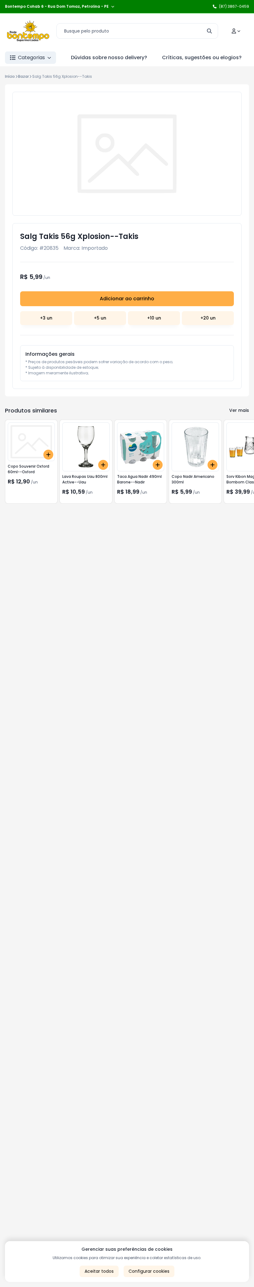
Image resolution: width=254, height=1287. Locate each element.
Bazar (23, 76)
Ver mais (239, 410)
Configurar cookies (149, 1271)
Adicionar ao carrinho (127, 298)
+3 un (46, 318)
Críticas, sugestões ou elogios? (202, 57)
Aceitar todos (99, 1271)
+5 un (100, 318)
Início (10, 76)
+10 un (154, 318)
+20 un (208, 318)
